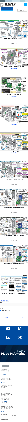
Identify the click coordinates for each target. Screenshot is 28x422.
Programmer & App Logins (8, 341)
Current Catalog (4, 409)
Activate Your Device (20, 332)
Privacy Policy (4, 414)
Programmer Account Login (6, 394)
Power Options (4, 395)
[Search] (26, 10)
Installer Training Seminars (6, 403)
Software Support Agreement (7, 417)
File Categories (4, 308)
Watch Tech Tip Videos (8, 332)
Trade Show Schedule (5, 378)
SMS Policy (14, 415)
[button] (1, 5)
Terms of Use (4, 413)
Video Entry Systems (5, 383)
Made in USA (3, 377)
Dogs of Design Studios (6, 372)
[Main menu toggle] (25, 4)
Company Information (5, 375)
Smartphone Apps (5, 399)
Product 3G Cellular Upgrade (7, 408)
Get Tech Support (19, 340)
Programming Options (5, 398)
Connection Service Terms (6, 416)
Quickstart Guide (5, 310)
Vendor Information (5, 380)
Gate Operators (4, 386)
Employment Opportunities (6, 379)
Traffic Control (4, 387)
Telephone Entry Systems (6, 385)
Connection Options (5, 396)
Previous (5, 317)
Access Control (4, 388)
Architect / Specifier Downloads (7, 404)
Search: (2, 302)
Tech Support (4, 402)
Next (23, 320)
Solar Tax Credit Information (7, 407)
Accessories (3, 390)
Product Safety (4, 419)
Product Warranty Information (7, 406)
